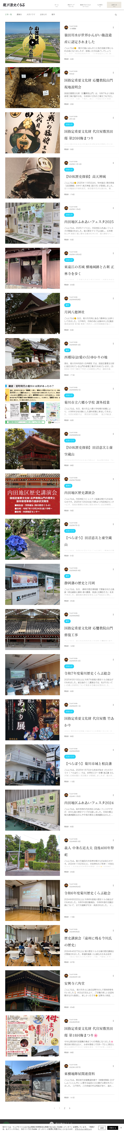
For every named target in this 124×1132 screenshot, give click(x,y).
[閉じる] (121, 1128)
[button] (116, 15)
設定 (102, 1128)
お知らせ (43, 14)
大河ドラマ (31, 14)
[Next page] (69, 1108)
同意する (112, 1128)
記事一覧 (8, 14)
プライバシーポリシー (83, 1129)
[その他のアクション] (114, 27)
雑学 (53, 14)
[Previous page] (54, 1108)
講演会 (19, 14)
